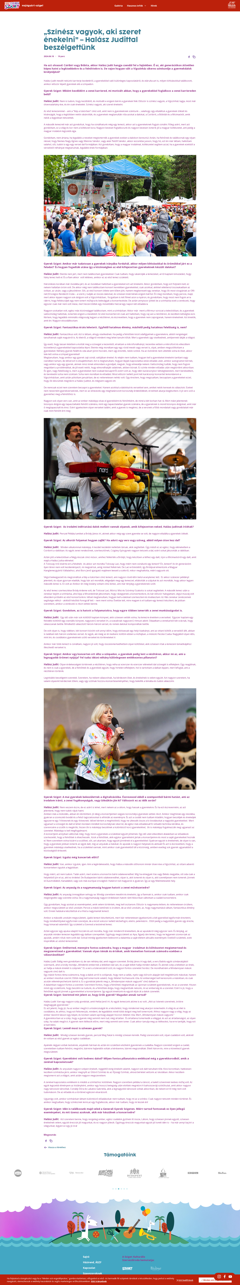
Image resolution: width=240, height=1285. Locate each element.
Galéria (118, 5)
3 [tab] (118, 1189)
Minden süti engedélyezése (216, 1280)
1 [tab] (113, 1189)
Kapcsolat (89, 1267)
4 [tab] (121, 1189)
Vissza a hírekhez (57, 1147)
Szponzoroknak (92, 1273)
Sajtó (86, 1256)
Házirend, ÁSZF (92, 1262)
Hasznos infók (135, 5)
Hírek (154, 5)
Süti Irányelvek (99, 1281)
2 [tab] (116, 1189)
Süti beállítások (185, 1280)
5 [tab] (124, 1189)
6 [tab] (127, 1189)
